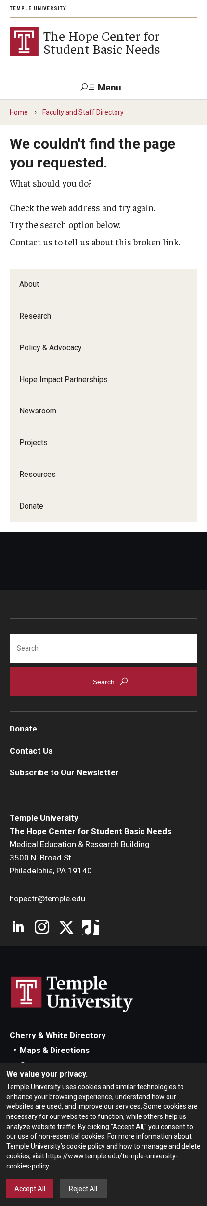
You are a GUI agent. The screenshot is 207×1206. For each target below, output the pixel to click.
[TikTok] (90, 928)
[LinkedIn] (18, 928)
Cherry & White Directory (58, 1035)
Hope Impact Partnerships (63, 379)
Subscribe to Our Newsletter (64, 772)
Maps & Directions (55, 1050)
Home (19, 112)
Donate (31, 506)
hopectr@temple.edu (47, 898)
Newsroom (37, 410)
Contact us (31, 241)
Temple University (38, 8)
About (29, 284)
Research (35, 316)
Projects (33, 442)
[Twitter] (66, 928)
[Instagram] (42, 928)
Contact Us (31, 751)
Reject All (83, 1189)
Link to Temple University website (72, 994)
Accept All (29, 1189)
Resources (37, 474)
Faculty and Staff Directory (83, 112)
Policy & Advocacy (50, 347)
